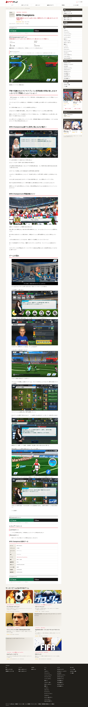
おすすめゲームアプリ (67, 62)
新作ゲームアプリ (12, 8)
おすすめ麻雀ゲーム (67, 78)
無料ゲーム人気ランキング (68, 17)
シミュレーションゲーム (67, 33)
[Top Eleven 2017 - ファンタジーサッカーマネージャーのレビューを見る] (47, 619)
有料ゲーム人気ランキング (68, 19)
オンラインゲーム (66, 49)
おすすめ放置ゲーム (60, 682)
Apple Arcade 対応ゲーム (68, 58)
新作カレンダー (33, 669)
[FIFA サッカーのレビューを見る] (47, 644)
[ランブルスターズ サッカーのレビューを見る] (19, 596)
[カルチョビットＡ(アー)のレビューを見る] (19, 644)
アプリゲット (7, 8)
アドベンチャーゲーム (67, 35)
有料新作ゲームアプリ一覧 (68, 13)
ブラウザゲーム (46, 695)
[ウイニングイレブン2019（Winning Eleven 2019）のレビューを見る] (19, 619)
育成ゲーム (46, 680)
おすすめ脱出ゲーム (67, 73)
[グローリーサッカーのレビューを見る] (47, 596)
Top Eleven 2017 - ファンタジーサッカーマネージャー (47, 630)
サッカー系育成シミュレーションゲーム (46, 604)
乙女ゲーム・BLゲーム (67, 42)
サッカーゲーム (23, 8)
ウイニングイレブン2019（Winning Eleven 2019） (19, 629)
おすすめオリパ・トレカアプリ (68, 64)
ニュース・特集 (72, 669)
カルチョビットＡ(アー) (12, 654)
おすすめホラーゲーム (67, 71)
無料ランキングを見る (68, 108)
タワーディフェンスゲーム (68, 51)
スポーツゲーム (18, 8)
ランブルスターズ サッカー (13, 606)
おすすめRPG (66, 66)
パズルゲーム (66, 30)
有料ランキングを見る (78, 108)
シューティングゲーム (67, 37)
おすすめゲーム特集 (67, 84)
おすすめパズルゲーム (67, 69)
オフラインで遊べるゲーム (68, 54)
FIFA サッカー (38, 654)
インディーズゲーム (67, 56)
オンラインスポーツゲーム (10, 604)
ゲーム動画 (65, 86)
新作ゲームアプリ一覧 (67, 11)
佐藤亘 (27, 23)
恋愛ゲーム (65, 44)
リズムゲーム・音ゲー (67, 40)
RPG (64, 28)
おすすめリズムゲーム (67, 76)
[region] (72, 99)
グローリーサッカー (40, 606)
